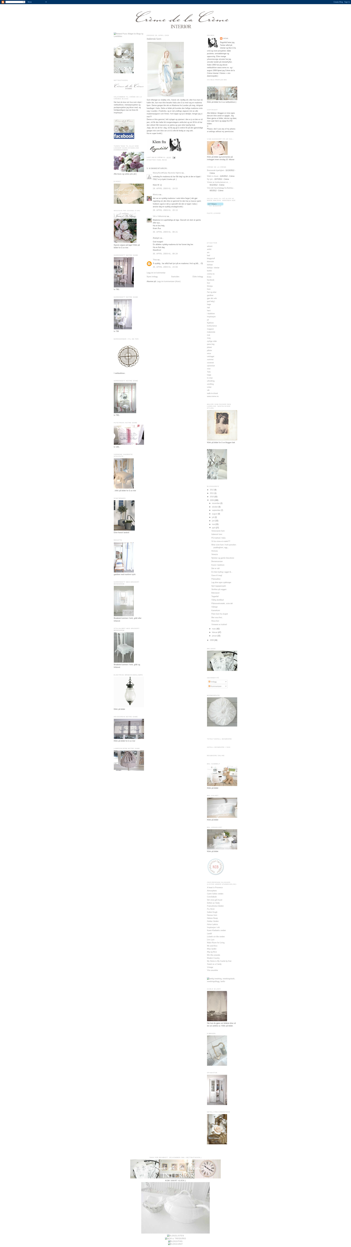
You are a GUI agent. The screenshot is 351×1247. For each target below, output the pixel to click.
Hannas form (212, 915)
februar (215, 632)
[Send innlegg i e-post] (174, 157)
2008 (212, 640)
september (216, 510)
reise (164, 160)
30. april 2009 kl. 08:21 (165, 232)
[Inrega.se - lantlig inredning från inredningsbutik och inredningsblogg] (222, 981)
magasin (210, 329)
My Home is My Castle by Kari (219, 961)
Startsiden (175, 277)
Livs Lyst (210, 940)
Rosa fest (215, 621)
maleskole (211, 332)
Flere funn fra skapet (219, 614)
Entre (209, 277)
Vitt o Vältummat (159, 216)
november (216, 503)
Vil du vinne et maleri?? (220, 541)
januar (214, 636)
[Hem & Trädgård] (175, 1239)
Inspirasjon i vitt (213, 927)
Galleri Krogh (212, 912)
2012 (212, 490)
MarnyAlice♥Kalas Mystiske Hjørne (167, 173)
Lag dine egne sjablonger (221, 582)
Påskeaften (215, 579)
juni (213, 521)
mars (214, 629)
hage (209, 304)
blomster (210, 261)
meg (208, 338)
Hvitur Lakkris (212, 924)
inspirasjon (211, 317)
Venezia (214, 554)
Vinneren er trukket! (219, 624)
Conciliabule (212, 897)
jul (208, 320)
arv (208, 252)
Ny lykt (210, 179)
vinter (209, 387)
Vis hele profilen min (217, 80)
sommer (210, 359)
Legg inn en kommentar (156, 273)
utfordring (210, 381)
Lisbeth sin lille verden (216, 937)
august (215, 514)
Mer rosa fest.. (217, 617)
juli (213, 517)
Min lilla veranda (213, 955)
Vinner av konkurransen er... (218, 182)
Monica (156, 195)
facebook (210, 280)
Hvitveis (214, 551)
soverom (210, 363)
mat (208, 335)
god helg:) (211, 301)
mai (213, 524)
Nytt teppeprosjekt (218, 586)
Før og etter (211, 292)
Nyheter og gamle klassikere (222, 558)
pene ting (210, 344)
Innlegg (213, 682)
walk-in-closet (212, 393)
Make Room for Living (215, 943)
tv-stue (210, 378)
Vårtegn (214, 607)
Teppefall (215, 596)
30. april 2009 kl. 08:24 (165, 254)
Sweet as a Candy (214, 964)
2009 (212, 500)
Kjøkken (210, 323)
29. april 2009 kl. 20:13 (165, 210)
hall (208, 307)
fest (208, 283)
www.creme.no (213, 396)
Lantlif (209, 934)
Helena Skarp (212, 918)
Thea (155, 260)
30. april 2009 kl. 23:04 (165, 267)
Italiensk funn (154, 39)
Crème (225, 38)
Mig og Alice (212, 952)
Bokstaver (215, 593)
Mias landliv (211, 949)
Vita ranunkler (212, 970)
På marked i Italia (218, 538)
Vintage (210, 967)
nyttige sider (212, 341)
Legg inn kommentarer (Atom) (168, 281)
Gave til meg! (216, 575)
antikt (209, 249)
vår (208, 390)
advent (209, 246)
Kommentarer (215, 686)
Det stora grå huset (214, 900)
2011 (212, 493)
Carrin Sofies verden (215, 894)
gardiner (210, 295)
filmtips (210, 286)
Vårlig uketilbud (217, 600)
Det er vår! (215, 568)
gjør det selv (212, 298)
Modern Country (213, 958)
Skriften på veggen (218, 589)
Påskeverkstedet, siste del (222, 603)
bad (208, 255)
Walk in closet (212, 176)
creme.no (210, 274)
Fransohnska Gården (215, 906)
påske (209, 350)
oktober (215, 507)
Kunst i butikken (217, 565)
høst (209, 311)
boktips (210, 265)
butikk (209, 271)
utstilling (210, 384)
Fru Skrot (210, 909)
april (214, 528)
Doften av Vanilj (213, 903)
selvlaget (210, 356)
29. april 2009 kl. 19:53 (165, 188)
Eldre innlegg (198, 277)
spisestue (211, 366)
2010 (212, 497)
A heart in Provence (215, 887)
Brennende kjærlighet (215, 170)
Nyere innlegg (152, 277)
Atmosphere (212, 891)
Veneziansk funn (218, 531)
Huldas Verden (213, 921)
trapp (209, 375)
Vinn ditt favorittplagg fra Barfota (220, 188)
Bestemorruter (217, 561)
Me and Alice (212, 946)
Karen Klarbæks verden (216, 930)
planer (209, 347)
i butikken (211, 314)
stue (208, 369)
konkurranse (212, 326)
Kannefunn (215, 610)
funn (159, 160)
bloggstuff (211, 258)
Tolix (209, 372)
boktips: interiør (213, 268)
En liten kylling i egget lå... (222, 572)
